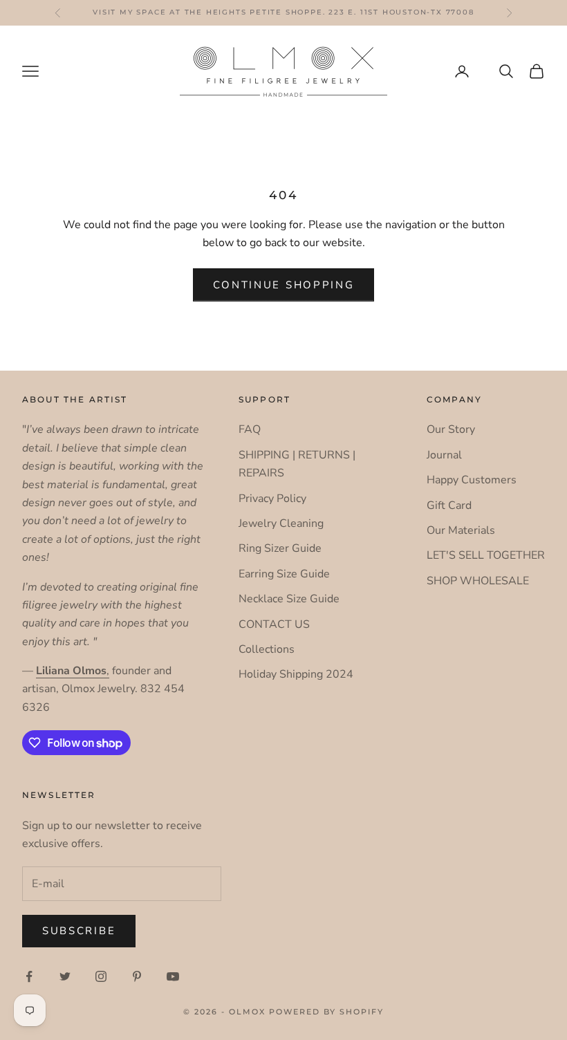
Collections (267, 649)
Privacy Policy (272, 498)
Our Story (451, 429)
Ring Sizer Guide (280, 548)
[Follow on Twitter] (65, 976)
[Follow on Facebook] (29, 976)
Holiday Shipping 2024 (296, 674)
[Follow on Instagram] (101, 976)
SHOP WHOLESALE (478, 580)
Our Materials (461, 530)
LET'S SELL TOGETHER (486, 555)
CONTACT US (274, 624)
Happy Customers (472, 480)
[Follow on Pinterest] (137, 976)
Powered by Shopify (326, 1011)
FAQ (250, 429)
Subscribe (78, 931)
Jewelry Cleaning (281, 523)
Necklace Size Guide (289, 598)
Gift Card (449, 505)
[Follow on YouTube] (173, 976)
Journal (444, 455)
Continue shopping (284, 285)
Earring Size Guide (284, 574)
